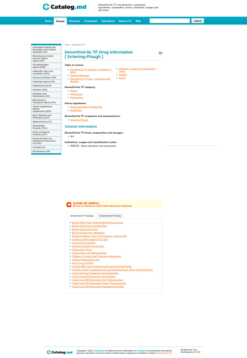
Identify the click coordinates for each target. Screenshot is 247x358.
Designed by (189, 350)
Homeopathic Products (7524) (40, 127)
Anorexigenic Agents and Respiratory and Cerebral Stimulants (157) (44, 49)
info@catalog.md (164, 353)
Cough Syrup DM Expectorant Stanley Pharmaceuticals (99, 283)
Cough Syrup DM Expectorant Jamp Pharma (93, 276)
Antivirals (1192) (40, 90)
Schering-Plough (79, 120)
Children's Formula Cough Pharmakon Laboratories (96, 256)
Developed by (191, 352)
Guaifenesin (76, 110)
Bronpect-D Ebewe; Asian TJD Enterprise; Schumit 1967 (99, 236)
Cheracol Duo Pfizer (82, 249)
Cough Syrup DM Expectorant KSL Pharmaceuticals (97, 280)
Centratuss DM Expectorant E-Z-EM (89, 239)
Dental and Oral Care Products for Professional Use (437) (44, 140)
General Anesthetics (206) (44, 77)
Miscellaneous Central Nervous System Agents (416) (43, 58)
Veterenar (74, 21)
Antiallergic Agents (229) (44, 81)
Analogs (123, 74)
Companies (90, 21)
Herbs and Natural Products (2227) (41, 133)
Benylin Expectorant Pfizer (85, 229)
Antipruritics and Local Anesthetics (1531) (43, 72)
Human (60, 21)
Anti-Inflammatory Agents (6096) (41, 66)
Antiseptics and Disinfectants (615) (41, 95)
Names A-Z (125, 21)
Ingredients (108, 21)
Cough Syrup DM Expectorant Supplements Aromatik (98, 286)
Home (48, 21)
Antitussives (76, 94)
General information (79, 75)
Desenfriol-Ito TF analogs (81, 216)
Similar (122, 78)
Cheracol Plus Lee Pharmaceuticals (89, 253)
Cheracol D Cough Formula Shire (88, 246)
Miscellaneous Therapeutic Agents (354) (44, 101)
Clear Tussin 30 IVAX (82, 263)
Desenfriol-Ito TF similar (110, 216)
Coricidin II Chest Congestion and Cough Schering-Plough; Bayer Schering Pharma (112, 270)
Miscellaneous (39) (41, 151)
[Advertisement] (123, 34)
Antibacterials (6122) (42, 86)
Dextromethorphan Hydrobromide (86, 107)
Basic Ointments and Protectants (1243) (42, 116)
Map (138, 21)
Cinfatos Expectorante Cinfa (85, 259)
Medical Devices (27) (42, 122)
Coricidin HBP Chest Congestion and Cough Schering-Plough (101, 266)
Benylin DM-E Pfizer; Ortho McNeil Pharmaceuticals (97, 222)
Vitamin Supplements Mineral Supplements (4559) (42, 108)
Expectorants (76, 97)
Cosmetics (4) (39, 147)
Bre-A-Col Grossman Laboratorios (88, 233)
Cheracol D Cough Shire (83, 243)
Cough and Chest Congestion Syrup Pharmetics (95, 273)
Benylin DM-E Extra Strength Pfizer (89, 226)
